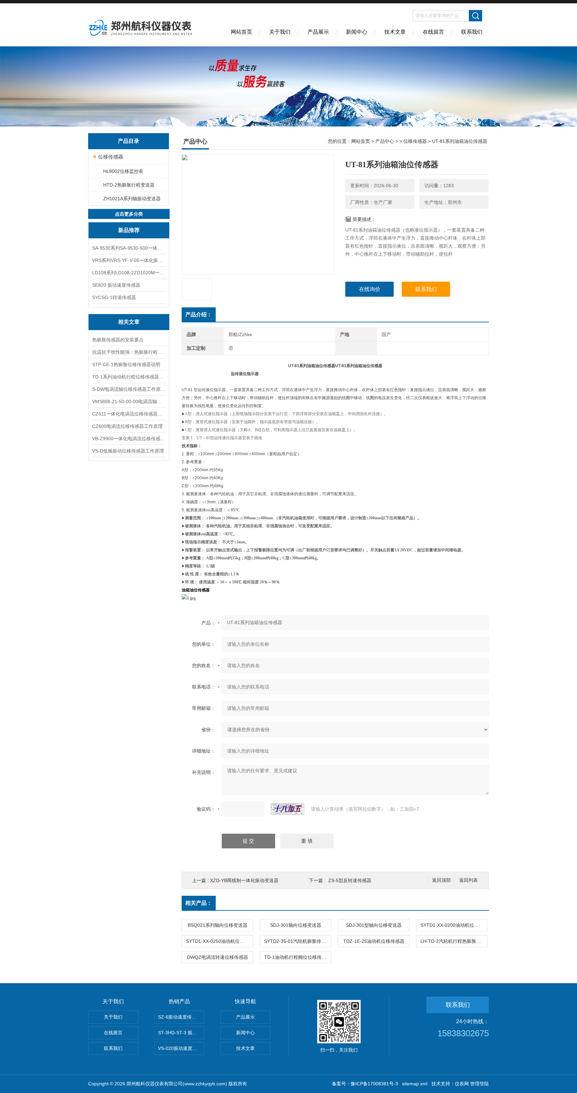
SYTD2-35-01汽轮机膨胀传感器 (297, 941)
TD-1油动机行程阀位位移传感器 (297, 957)
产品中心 (384, 141)
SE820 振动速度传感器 (116, 285)
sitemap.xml (414, 1083)
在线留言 (433, 32)
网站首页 (241, 32)
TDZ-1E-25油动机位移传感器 (373, 941)
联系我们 (472, 32)
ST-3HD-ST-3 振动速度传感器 (181, 1032)
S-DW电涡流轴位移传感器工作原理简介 (129, 389)
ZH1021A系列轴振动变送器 (132, 198)
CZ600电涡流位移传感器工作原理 (127, 426)
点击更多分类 (129, 214)
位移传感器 (110, 157)
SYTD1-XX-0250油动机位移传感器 (219, 941)
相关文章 (129, 322)
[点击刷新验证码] (287, 809)
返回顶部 (441, 880)
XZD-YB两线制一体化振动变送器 (244, 880)
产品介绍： (198, 314)
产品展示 (318, 32)
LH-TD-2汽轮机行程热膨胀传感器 (453, 941)
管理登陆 (479, 1083)
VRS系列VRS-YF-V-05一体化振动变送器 (129, 260)
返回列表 (468, 880)
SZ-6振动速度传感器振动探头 (181, 1017)
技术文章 (395, 32)
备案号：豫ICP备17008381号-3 (365, 1083)
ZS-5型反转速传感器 (349, 880)
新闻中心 (356, 32)
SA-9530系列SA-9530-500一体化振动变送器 (129, 248)
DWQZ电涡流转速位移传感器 (217, 957)
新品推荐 (129, 230)
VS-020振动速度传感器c (181, 1048)
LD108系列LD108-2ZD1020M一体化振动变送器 (129, 272)
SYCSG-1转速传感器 (114, 297)
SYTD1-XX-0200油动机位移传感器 (453, 925)
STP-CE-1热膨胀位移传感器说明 (126, 364)
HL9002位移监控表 (123, 171)
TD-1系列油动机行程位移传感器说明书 (129, 376)
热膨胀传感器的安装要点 (118, 339)
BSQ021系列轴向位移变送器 (217, 925)
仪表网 (462, 1083)
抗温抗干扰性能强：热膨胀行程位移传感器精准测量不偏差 (129, 352)
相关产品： (198, 903)
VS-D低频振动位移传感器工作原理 (128, 451)
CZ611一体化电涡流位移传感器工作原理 (129, 414)
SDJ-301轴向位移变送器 (295, 925)
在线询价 (369, 289)
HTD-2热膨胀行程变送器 (129, 185)
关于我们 (280, 32)
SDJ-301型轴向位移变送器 (374, 925)
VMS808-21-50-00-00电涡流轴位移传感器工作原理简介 (129, 401)
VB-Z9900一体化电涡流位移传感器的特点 (129, 438)
